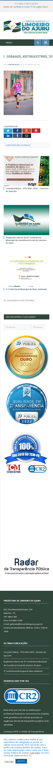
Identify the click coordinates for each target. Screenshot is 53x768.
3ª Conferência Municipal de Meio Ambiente (26, 289)
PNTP (16, 731)
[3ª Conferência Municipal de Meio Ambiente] (26, 272)
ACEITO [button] (21, 761)
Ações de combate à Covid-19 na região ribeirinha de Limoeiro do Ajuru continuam (27, 6)
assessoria (35, 713)
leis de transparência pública (30, 721)
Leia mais (34, 752)
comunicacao (14, 64)
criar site (21, 710)
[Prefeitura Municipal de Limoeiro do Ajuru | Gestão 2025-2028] (26, 26)
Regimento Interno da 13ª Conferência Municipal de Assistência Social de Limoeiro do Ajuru (26, 240)
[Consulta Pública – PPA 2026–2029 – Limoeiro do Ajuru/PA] (26, 171)
